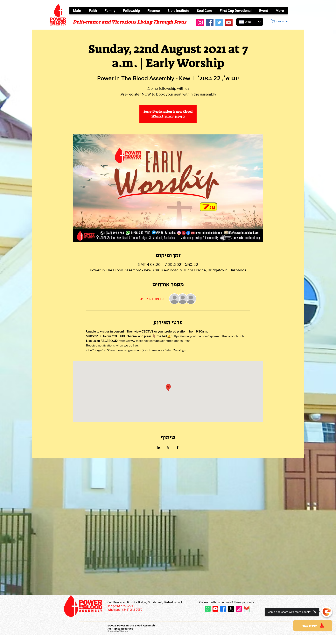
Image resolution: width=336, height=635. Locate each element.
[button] (281, 21)
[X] (231, 609)
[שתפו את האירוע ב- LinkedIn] (158, 447)
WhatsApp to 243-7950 (168, 116)
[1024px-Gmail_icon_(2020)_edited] (246, 609)
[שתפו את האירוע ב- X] (168, 447)
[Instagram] (239, 609)
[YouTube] (229, 22)
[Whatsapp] (208, 609)
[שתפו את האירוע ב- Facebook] (177, 447)
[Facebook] (210, 22)
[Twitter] (219, 22)
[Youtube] (215, 609)
